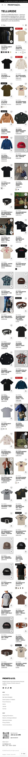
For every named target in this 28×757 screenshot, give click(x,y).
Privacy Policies (6, 722)
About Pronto (5, 694)
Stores (4, 704)
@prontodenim (14, 737)
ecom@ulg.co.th (6, 744)
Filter (4, 25)
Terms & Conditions (7, 724)
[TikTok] (8, 688)
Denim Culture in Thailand (8, 699)
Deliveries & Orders (7, 720)
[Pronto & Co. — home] (13, 5)
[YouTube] (11, 688)
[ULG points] (23, 5)
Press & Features (6, 701)
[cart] (26, 5)
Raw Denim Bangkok (7, 697)
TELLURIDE (3, 45)
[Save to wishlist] (11, 29)
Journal (4, 706)
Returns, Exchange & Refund (9, 718)
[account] (24, 5)
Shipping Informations (7, 715)
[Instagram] (6, 688)
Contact (4, 708)
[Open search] (5, 5)
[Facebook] (3, 688)
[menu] (2, 5)
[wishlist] (22, 5)
